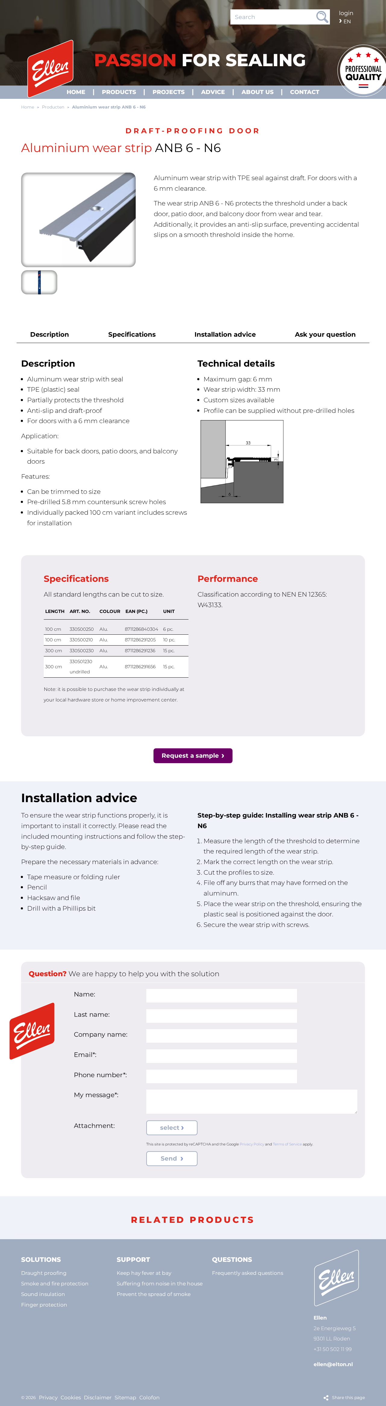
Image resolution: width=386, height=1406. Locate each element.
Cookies (71, 1397)
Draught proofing (44, 1273)
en (347, 21)
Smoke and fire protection (55, 1283)
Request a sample (190, 755)
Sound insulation (43, 1294)
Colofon (149, 1397)
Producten (53, 107)
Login (346, 13)
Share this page (348, 1397)
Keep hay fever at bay (144, 1273)
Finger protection (44, 1304)
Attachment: (94, 1125)
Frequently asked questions (247, 1273)
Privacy (48, 1397)
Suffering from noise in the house (160, 1283)
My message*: (96, 1095)
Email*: (85, 1054)
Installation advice (225, 334)
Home (27, 107)
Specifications (132, 334)
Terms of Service (287, 1144)
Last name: (92, 1014)
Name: (84, 994)
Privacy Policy (252, 1144)
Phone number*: (100, 1075)
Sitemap (125, 1397)
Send (170, 1158)
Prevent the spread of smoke (154, 1294)
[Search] (322, 16)
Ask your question (325, 334)
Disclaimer (98, 1397)
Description (49, 334)
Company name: (101, 1034)
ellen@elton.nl (333, 1364)
